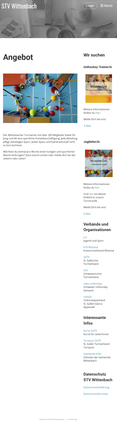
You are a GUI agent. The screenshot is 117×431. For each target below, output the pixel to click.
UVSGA (87, 297)
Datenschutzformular (95, 394)
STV (85, 270)
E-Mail (87, 125)
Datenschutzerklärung (96, 387)
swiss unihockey (92, 283)
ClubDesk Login (72, 419)
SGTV (86, 257)
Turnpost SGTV (92, 340)
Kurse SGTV (90, 330)
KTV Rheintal (90, 247)
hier (98, 112)
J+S (85, 237)
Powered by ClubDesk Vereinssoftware (51, 419)
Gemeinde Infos (92, 353)
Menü (107, 6)
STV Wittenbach (19, 6)
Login (90, 6)
